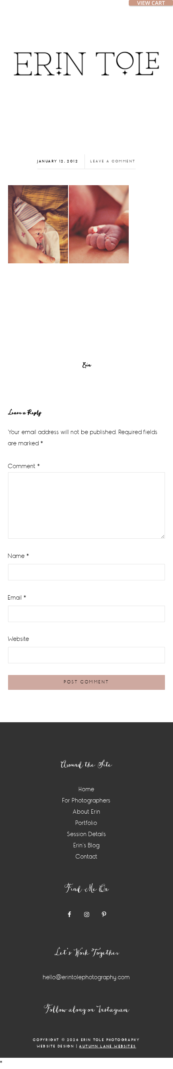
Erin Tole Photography (86, 54)
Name (18, 556)
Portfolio (86, 823)
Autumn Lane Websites (107, 1046)
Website (18, 639)
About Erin (87, 812)
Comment (24, 466)
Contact (87, 857)
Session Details (86, 834)
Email (17, 598)
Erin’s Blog (87, 845)
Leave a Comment (113, 161)
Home (87, 789)
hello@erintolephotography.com (86, 977)
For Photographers (86, 800)
